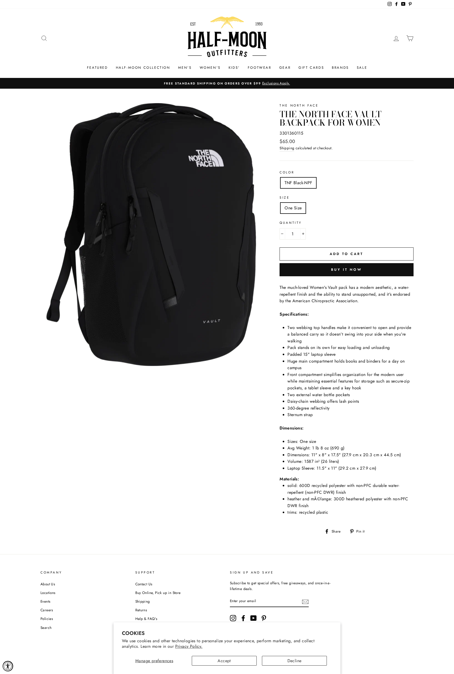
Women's (210, 67)
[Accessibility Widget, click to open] (8, 666)
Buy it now (346, 269)
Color (287, 172)
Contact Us (143, 584)
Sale (362, 67)
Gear (285, 67)
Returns (141, 610)
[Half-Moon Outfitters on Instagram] (233, 618)
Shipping (287, 148)
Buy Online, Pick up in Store (158, 592)
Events (45, 601)
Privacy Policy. (189, 646)
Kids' (234, 67)
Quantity (291, 222)
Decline (294, 661)
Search (45, 627)
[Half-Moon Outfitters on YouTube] (253, 618)
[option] (227, 83)
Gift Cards (311, 67)
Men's (185, 67)
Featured (97, 67)
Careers (46, 610)
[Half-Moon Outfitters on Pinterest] (264, 618)
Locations (47, 592)
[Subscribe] (305, 601)
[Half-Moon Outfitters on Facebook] (243, 618)
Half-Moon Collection (143, 67)
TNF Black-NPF (298, 183)
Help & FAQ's (146, 618)
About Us (47, 584)
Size (285, 197)
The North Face (299, 105)
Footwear (259, 67)
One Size (293, 208)
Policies (46, 618)
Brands (340, 67)
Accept (224, 661)
